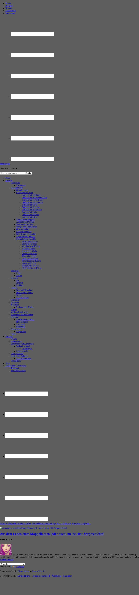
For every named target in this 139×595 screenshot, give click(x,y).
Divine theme (23, 571)
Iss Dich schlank (64, 523)
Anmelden (67, 576)
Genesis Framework (41, 576)
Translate (20, 566)
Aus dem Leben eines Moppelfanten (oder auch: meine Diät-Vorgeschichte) (52, 534)
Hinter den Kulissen (22, 523)
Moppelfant (77, 523)
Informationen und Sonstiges (44, 523)
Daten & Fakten (7, 523)
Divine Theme (24, 576)
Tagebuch (86, 523)
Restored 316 (38, 571)
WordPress (56, 576)
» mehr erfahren (7, 559)
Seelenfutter (5, 164)
